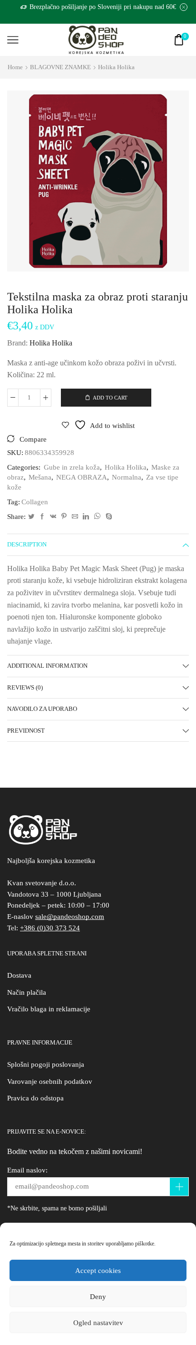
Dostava (19, 975)
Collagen (34, 502)
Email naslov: (27, 1170)
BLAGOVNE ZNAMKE (60, 67)
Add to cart (110, 397)
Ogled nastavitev (98, 1323)
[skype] (107, 516)
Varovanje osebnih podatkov (49, 1081)
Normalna (126, 477)
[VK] (53, 516)
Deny (98, 1296)
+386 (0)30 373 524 (50, 928)
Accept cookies (98, 1270)
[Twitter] (31, 516)
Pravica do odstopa (35, 1098)
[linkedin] (85, 516)
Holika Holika (116, 67)
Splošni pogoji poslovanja (45, 1064)
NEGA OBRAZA (81, 477)
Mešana (40, 477)
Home (15, 67)
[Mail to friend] (74, 516)
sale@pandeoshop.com (69, 916)
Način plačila (26, 992)
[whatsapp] (97, 516)
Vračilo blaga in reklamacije (48, 1009)
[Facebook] (42, 516)
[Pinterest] (64, 516)
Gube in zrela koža (72, 467)
